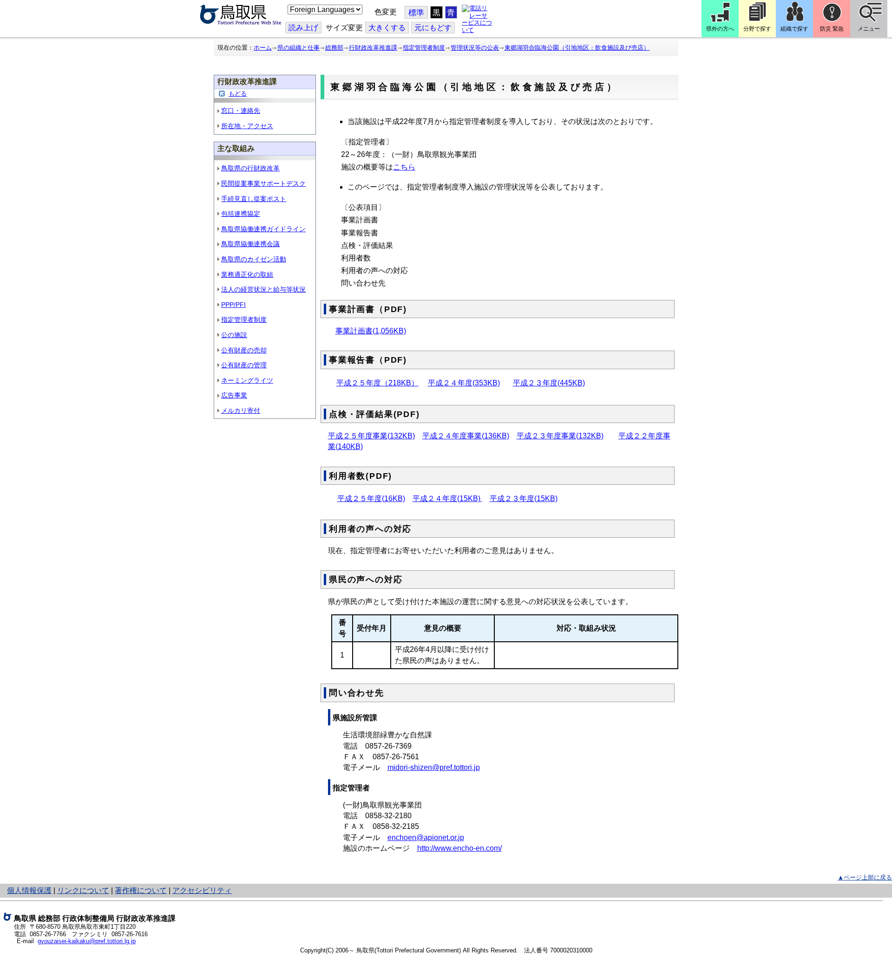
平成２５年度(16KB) (371, 498)
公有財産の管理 (244, 365)
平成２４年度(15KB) (447, 498)
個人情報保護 (29, 890)
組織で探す (794, 29)
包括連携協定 (240, 213)
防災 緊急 (832, 29)
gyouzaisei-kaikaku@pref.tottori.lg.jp (87, 941)
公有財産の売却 (244, 350)
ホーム (263, 47)
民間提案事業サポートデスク (263, 183)
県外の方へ (720, 29)
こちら (404, 167)
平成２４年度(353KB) (464, 383)
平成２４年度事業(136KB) (465, 436)
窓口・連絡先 (240, 110)
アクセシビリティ (202, 890)
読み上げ (303, 28)
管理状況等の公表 (475, 47)
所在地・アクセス (247, 126)
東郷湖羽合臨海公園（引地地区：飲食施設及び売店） (577, 47)
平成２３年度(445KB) (549, 383)
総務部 (334, 47)
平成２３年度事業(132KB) (560, 436)
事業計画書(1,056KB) (370, 331)
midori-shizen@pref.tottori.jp (433, 767)
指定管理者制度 (424, 47)
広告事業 (234, 395)
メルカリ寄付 (240, 410)
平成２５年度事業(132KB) (371, 436)
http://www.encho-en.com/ (459, 848)
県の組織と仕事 (298, 47)
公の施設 (234, 335)
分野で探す (757, 29)
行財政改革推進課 (373, 47)
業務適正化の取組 (247, 274)
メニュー (869, 29)
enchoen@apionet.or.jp (425, 837)
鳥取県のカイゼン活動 (253, 259)
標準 (416, 12)
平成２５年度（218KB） (377, 383)
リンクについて (83, 890)
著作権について (141, 890)
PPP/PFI (233, 304)
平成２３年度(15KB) (524, 498)
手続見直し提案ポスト (253, 198)
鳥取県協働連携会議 (250, 244)
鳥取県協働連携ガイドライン (263, 229)
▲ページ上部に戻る (865, 877)
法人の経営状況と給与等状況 (263, 289)
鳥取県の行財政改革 (250, 168)
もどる (238, 93)
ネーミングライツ (247, 380)
